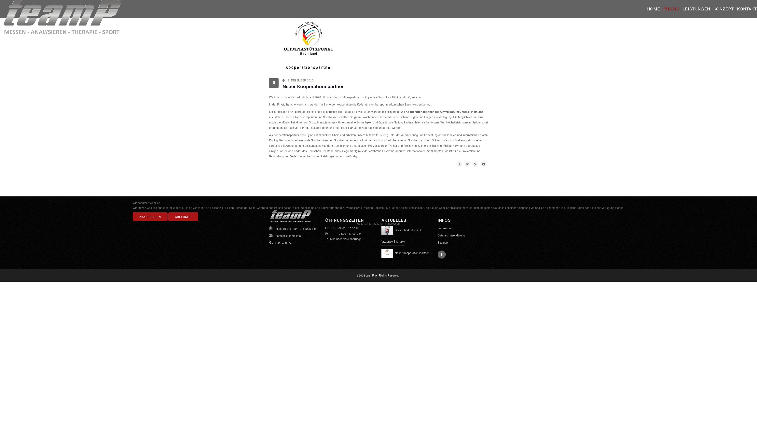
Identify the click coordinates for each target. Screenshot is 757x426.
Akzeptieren (150, 217)
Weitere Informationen (370, 223)
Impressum (394, 223)
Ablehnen (183, 217)
